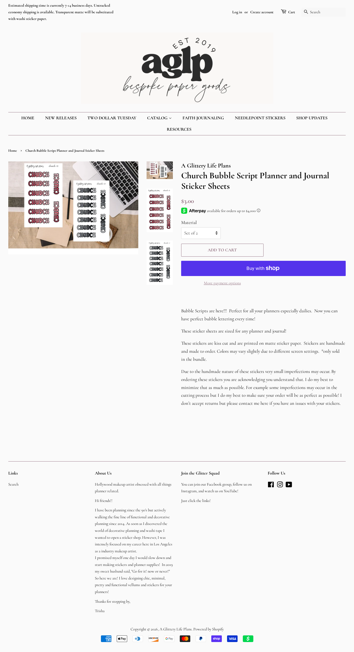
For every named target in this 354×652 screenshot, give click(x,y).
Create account (262, 12)
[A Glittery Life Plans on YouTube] (289, 485)
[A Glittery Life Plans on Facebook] (271, 485)
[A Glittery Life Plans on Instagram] (280, 485)
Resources (179, 129)
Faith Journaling (203, 118)
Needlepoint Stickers (260, 118)
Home (27, 118)
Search (13, 484)
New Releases (61, 118)
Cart (291, 12)
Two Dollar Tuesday (111, 118)
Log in (237, 12)
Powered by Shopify (208, 629)
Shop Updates (311, 118)
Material (189, 222)
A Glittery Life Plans (176, 629)
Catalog (158, 118)
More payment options (222, 282)
